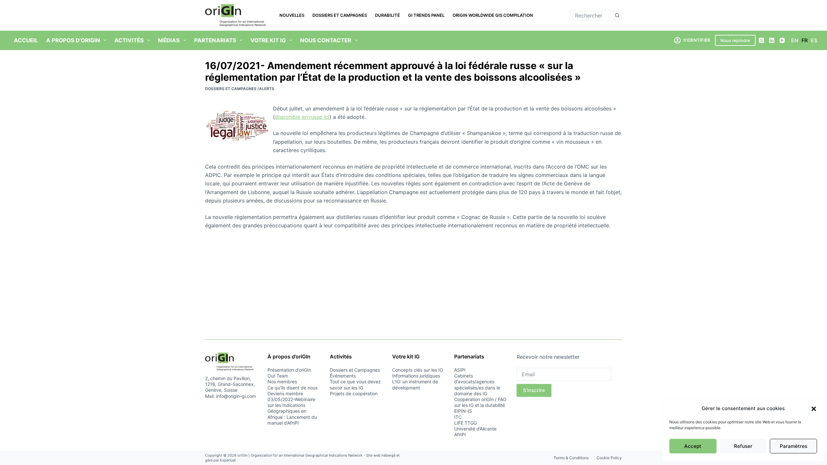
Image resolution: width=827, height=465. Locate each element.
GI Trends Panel (426, 15)
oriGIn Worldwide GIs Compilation (493, 15)
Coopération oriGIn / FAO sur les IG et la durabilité (480, 402)
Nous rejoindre (735, 40)
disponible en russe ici (302, 117)
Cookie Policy (609, 457)
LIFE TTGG (465, 423)
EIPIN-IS (463, 411)
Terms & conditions (571, 457)
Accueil (26, 40)
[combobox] (591, 15)
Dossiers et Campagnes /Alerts (239, 88)
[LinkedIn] (771, 40)
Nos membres (282, 381)
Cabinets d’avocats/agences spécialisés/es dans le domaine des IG (477, 384)
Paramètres (793, 446)
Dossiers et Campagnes (339, 15)
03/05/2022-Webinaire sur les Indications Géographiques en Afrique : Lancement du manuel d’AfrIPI (292, 411)
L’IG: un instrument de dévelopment (415, 384)
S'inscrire (534, 390)
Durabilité (387, 15)
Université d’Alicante (475, 428)
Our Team (277, 375)
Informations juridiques (416, 375)
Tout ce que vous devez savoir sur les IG (355, 384)
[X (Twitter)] (761, 40)
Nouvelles (291, 15)
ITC (458, 417)
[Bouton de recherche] (617, 15)
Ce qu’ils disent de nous (292, 387)
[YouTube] (782, 40)
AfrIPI (460, 434)
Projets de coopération (354, 393)
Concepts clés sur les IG (417, 370)
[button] (814, 409)
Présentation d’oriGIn (289, 370)
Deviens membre (285, 393)
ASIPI (460, 370)
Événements (343, 375)
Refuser (743, 446)
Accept (692, 446)
